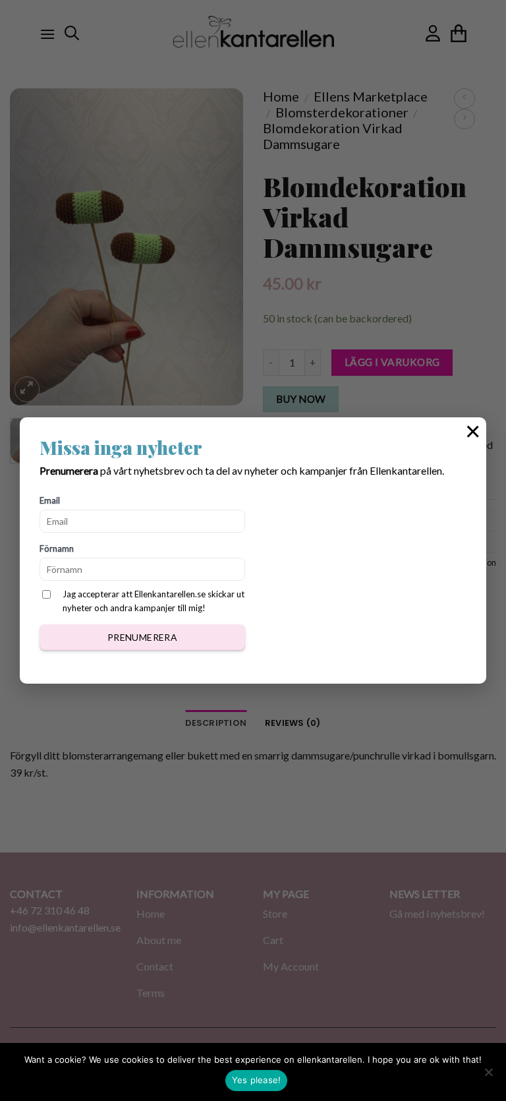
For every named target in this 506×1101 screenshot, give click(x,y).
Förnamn (57, 548)
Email (50, 500)
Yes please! (256, 1080)
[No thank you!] (488, 1075)
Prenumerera (142, 637)
